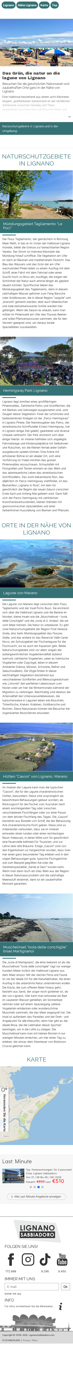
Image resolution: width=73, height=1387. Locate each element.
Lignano (8, 5)
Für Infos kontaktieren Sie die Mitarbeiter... (30, 1306)
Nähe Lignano (27, 5)
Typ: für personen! (49, 1169)
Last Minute (27, 1196)
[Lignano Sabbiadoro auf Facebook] (11, 1259)
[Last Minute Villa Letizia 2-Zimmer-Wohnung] (13, 1176)
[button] (31, 1187)
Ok (65, 1287)
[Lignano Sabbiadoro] (37, 1231)
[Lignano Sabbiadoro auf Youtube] (62, 1259)
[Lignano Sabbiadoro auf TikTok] (45, 1259)
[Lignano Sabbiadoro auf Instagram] (28, 1259)
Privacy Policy (30, 1340)
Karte (44, 5)
